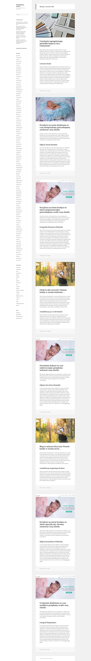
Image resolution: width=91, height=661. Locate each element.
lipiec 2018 (18, 197)
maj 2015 (17, 256)
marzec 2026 (18, 63)
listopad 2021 (18, 146)
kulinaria (17, 280)
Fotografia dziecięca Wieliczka (51, 227)
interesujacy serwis (20, 5)
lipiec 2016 (18, 235)
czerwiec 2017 (18, 216)
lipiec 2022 (18, 131)
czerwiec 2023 (18, 116)
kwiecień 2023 (18, 120)
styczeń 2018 (18, 207)
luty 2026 (17, 65)
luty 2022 (17, 140)
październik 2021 (19, 148)
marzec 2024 (18, 103)
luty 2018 (17, 205)
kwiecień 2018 (18, 201)
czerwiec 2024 (18, 97)
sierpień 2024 (18, 93)
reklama (17, 288)
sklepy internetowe (19, 295)
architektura (18, 267)
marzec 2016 (18, 241)
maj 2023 (17, 118)
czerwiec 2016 (18, 237)
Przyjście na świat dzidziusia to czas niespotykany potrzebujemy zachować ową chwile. (55, 127)
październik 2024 (19, 89)
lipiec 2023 (18, 114)
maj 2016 (17, 239)
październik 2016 (19, 229)
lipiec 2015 (18, 252)
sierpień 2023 (18, 112)
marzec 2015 (18, 260)
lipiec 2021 (18, 154)
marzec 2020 (18, 176)
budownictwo (18, 273)
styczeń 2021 (18, 163)
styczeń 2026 (18, 67)
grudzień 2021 (18, 144)
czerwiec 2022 (18, 133)
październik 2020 (19, 167)
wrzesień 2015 (18, 250)
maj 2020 (17, 175)
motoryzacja (18, 282)
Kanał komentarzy (19, 316)
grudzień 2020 (18, 165)
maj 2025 (17, 78)
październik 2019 (19, 180)
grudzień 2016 (18, 228)
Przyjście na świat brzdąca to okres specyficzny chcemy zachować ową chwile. (53, 524)
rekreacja (18, 292)
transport (18, 297)
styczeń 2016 (18, 243)
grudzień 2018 (18, 192)
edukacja (17, 277)
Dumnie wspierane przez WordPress (46, 658)
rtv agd (17, 294)
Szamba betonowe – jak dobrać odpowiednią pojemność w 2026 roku (22, 23)
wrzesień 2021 (18, 150)
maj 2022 (17, 135)
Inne (17, 278)
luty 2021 (17, 161)
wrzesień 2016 (18, 231)
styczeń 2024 (18, 106)
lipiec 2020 (18, 173)
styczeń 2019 (18, 190)
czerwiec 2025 (18, 76)
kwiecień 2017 (18, 220)
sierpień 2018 (18, 195)
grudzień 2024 (18, 86)
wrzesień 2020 (18, 169)
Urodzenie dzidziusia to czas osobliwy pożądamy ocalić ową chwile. (54, 605)
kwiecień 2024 (18, 101)
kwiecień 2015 (18, 258)
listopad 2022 (18, 125)
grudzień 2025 (18, 68)
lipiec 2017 (18, 214)
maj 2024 (17, 99)
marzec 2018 (18, 203)
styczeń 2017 (18, 226)
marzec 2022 (18, 139)
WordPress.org (19, 318)
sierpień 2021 (18, 152)
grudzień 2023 (18, 108)
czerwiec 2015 (18, 254)
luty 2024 (17, 104)
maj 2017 (17, 218)
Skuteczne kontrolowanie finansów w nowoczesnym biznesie (21, 37)
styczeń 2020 (18, 178)
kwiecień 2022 (18, 137)
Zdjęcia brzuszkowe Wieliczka (51, 541)
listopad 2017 (18, 209)
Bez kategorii (18, 269)
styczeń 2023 (18, 123)
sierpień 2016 (18, 233)
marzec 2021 (18, 159)
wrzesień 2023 (18, 110)
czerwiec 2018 (18, 199)
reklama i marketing (20, 290)
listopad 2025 (18, 70)
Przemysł (18, 286)
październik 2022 (19, 127)
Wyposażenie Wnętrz (20, 303)
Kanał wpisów (18, 314)
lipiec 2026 (18, 55)
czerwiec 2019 (18, 184)
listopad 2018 (18, 193)
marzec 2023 (18, 121)
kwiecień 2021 (18, 157)
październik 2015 (19, 248)
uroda (17, 299)
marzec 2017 (18, 222)
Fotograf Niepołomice (48, 622)
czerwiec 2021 (18, 156)
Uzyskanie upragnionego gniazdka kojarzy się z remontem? (51, 43)
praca (17, 284)
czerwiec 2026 (18, 57)
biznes (17, 271)
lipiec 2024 (18, 95)
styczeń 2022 (18, 142)
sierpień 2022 (18, 129)
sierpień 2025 (18, 72)
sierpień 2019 (18, 182)
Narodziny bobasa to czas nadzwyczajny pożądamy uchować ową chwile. (51, 367)
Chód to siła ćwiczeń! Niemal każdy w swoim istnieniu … (53, 291)
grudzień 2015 (18, 245)
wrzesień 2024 (18, 91)
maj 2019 (17, 186)
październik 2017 (19, 210)
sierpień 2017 (18, 212)
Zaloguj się (18, 312)
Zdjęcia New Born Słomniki (50, 385)
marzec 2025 (18, 82)
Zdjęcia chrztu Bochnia (48, 145)
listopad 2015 (18, 246)
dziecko (17, 275)
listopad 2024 (18, 87)
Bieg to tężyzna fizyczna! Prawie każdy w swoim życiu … (55, 447)
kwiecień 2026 (18, 61)
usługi (17, 301)
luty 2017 (17, 224)
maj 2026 (17, 59)
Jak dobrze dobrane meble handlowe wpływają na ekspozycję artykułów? (21, 32)
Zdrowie (17, 305)
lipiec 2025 (18, 74)
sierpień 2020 (18, 171)
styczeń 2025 (18, 84)
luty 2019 (17, 188)
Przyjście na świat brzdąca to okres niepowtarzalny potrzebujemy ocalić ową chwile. (55, 209)
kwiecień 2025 (18, 80)
